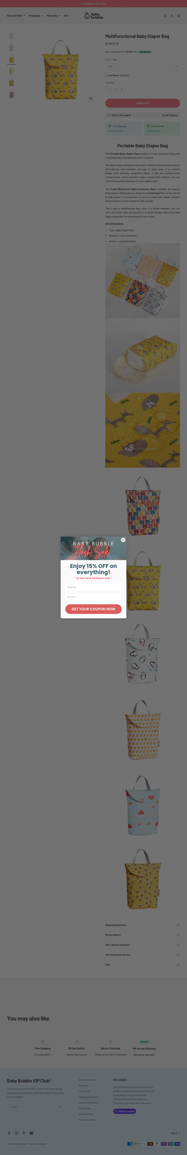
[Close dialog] (123, 540)
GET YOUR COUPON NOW (93, 609)
